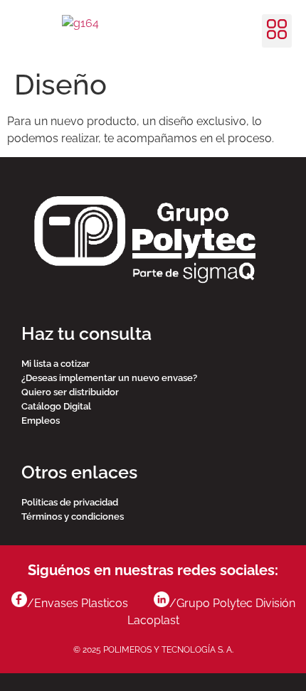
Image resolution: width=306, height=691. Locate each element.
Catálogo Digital (56, 406)
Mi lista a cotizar (55, 363)
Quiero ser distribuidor (70, 392)
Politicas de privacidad (69, 502)
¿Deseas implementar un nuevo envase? (109, 378)
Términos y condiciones (72, 516)
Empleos (40, 420)
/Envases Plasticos (79, 603)
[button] (277, 31)
